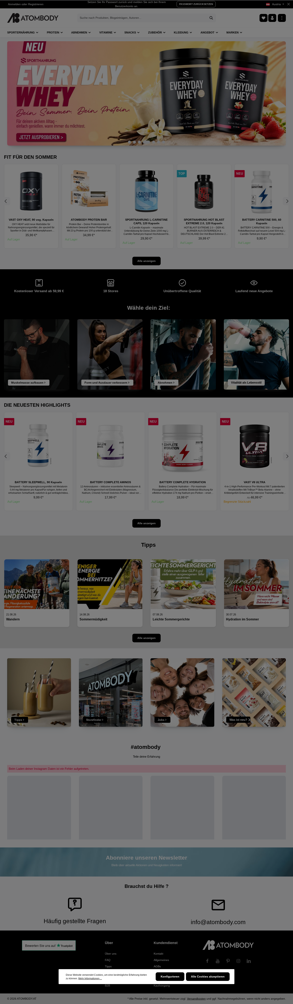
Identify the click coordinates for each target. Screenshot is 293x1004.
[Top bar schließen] (288, 4)
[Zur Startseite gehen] (32, 18)
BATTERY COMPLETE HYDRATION (110, 482)
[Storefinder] (111, 692)
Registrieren (35, 4)
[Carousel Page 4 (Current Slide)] (146, 142)
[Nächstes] (287, 201)
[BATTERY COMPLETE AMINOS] (38, 446)
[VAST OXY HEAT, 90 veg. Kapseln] (31, 191)
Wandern (13, 619)
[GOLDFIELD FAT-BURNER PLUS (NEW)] (255, 446)
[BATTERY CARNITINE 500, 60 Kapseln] (262, 191)
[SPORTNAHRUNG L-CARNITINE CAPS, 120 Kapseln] (146, 191)
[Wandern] (36, 584)
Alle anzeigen (146, 261)
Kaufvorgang (162, 985)
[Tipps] (39, 692)
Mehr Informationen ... (90, 978)
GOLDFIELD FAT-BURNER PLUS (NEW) (254, 482)
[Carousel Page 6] (158, 142)
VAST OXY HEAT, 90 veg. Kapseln (31, 219)
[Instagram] (238, 961)
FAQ (107, 960)
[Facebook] (207, 961)
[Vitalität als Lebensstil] (256, 354)
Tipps (108, 966)
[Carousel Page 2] (134, 142)
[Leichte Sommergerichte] (183, 584)
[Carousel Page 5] (153, 142)
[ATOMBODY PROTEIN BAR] (89, 191)
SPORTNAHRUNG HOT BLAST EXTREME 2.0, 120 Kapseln (204, 221)
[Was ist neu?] (254, 692)
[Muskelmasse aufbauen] (36, 354)
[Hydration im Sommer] (256, 584)
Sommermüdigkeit (93, 619)
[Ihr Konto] (272, 18)
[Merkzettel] (263, 18)
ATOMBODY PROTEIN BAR (89, 219)
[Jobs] (182, 692)
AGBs (157, 966)
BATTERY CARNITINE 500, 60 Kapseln (261, 221)
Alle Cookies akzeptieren (208, 976)
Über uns (110, 953)
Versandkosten (196, 998)
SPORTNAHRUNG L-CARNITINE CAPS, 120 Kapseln (146, 221)
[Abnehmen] (183, 354)
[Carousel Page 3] (139, 142)
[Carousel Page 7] (163, 142)
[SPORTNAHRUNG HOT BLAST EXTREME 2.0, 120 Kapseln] (204, 191)
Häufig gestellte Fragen (75, 921)
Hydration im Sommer (242, 619)
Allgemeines (161, 960)
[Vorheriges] (6, 201)
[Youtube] (218, 961)
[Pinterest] (228, 961)
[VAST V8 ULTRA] (182, 446)
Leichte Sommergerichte (171, 619)
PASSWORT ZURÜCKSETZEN (196, 4)
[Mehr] (282, 18)
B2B (107, 985)
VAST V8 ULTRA (182, 482)
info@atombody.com (218, 922)
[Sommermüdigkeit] (110, 584)
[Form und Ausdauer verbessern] (110, 354)
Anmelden (14, 4)
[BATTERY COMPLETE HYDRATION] (111, 446)
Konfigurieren (170, 976)
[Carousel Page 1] (129, 142)
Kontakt (158, 953)
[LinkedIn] (249, 961)
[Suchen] (211, 18)
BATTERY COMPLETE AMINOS (38, 482)
